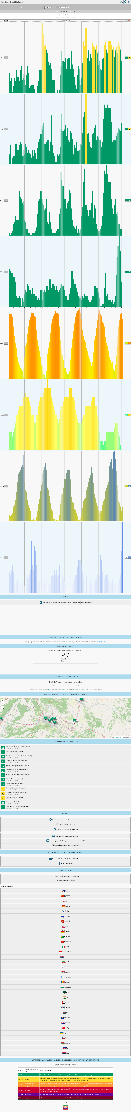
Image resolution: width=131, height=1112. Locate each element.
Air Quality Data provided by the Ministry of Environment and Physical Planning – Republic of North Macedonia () (65, 642)
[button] (81, 700)
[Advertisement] (57, 620)
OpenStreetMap (120, 737)
